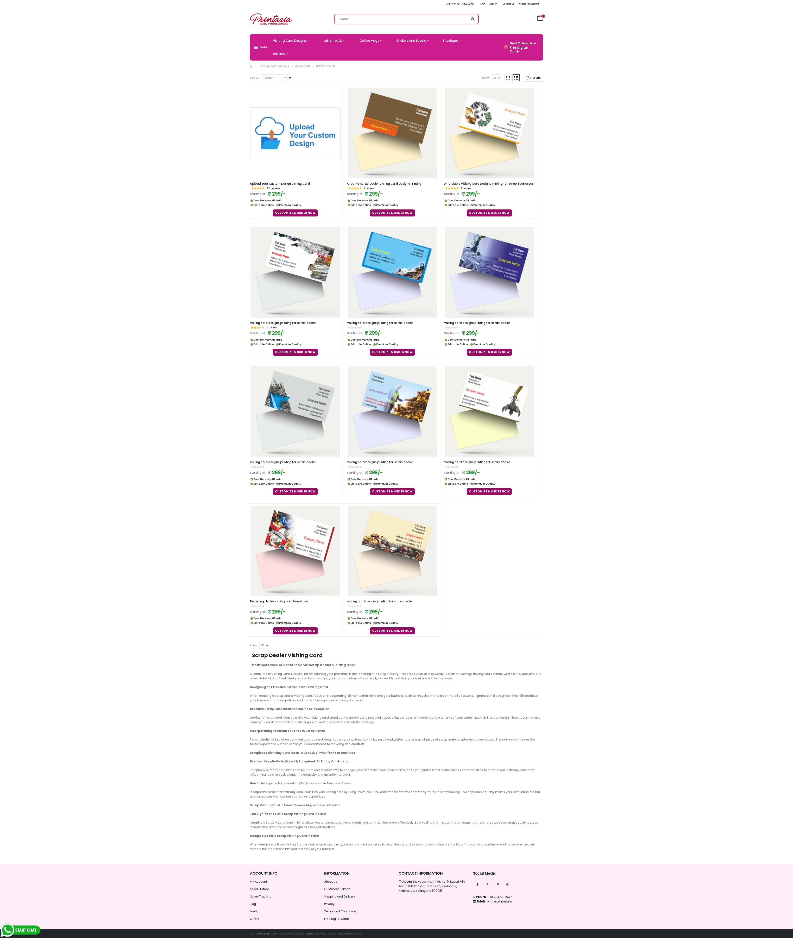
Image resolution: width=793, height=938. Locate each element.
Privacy (329, 904)
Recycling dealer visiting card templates (279, 601)
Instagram (497, 884)
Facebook (477, 884)
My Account (258, 882)
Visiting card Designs (274, 66)
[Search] (472, 19)
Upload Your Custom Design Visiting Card (280, 184)
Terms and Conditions (340, 911)
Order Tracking (260, 896)
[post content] (295, 133)
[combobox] (406, 19)
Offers (254, 919)
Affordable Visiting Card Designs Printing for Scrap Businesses (488, 184)
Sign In (493, 3)
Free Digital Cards (336, 919)
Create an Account (529, 3)
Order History (259, 889)
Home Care (302, 66)
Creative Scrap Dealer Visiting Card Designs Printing (384, 184)
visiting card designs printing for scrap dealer (283, 323)
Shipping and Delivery (339, 896)
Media (254, 911)
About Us (330, 882)
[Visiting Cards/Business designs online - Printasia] (271, 19)
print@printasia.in (499, 901)
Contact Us (508, 3)
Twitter (487, 884)
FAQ (482, 3)
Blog (253, 904)
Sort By (254, 78)
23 (273, 188)
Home (251, 66)
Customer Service (337, 889)
